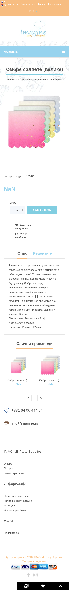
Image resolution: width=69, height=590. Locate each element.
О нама (8, 463)
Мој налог (12, 4)
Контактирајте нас (14, 473)
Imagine (25, 79)
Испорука (9, 505)
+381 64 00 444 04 (27, 410)
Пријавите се (11, 532)
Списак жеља (28, 4)
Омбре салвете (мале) (20, 380)
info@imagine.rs (25, 423)
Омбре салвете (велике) (53, 380)
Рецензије (42, 253)
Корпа (41, 4)
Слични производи (34, 343)
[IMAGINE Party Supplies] (34, 37)
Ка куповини (55, 4)
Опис (22, 253)
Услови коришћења (15, 510)
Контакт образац (19, 437)
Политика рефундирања (18, 500)
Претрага (9, 468)
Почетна (12, 79)
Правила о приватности (17, 496)
